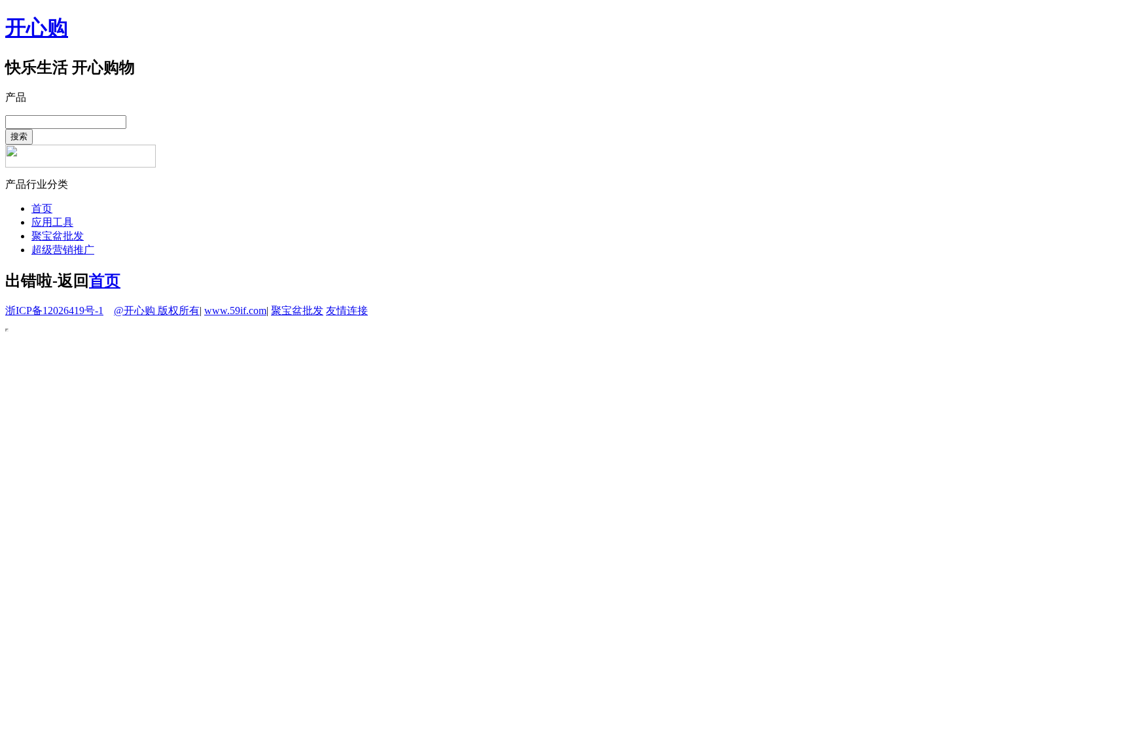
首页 (41, 208)
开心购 (36, 27)
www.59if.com (235, 310)
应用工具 (52, 222)
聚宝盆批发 (57, 235)
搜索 (18, 136)
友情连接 (347, 310)
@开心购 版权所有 (157, 310)
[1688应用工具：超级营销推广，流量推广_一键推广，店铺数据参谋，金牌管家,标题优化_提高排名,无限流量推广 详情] (80, 163)
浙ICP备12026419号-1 (54, 310)
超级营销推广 (62, 249)
